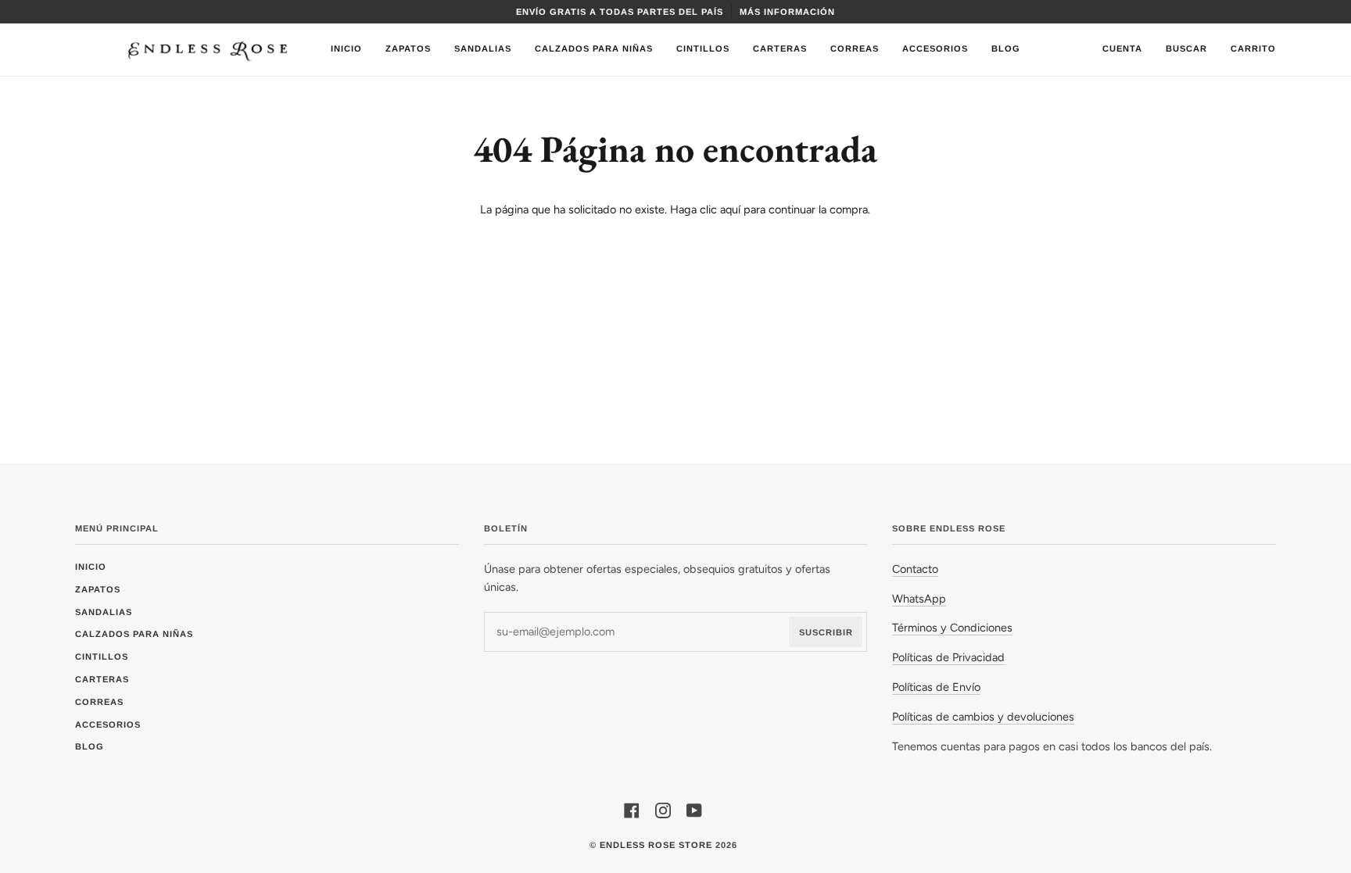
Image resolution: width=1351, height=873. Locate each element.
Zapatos (97, 589)
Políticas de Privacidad (948, 657)
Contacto (915, 569)
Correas (99, 702)
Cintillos (101, 656)
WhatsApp (919, 599)
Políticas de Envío (936, 687)
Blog (89, 746)
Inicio (90, 566)
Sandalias (103, 612)
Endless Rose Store (656, 845)
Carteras (102, 679)
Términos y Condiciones (952, 628)
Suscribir (826, 632)
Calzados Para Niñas (134, 634)
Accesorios (108, 724)
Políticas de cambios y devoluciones (983, 717)
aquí (730, 209)
